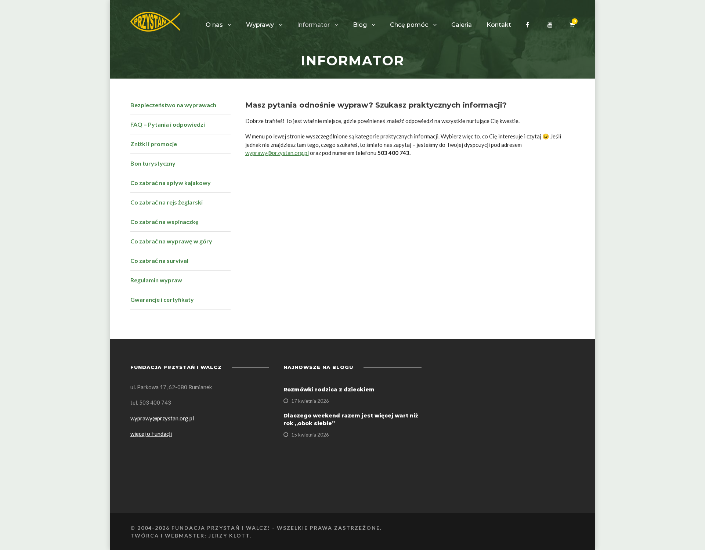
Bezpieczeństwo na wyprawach (173, 104)
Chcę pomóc (409, 24)
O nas (214, 24)
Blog (360, 24)
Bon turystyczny (153, 163)
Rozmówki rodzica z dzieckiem (329, 389)
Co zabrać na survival (159, 260)
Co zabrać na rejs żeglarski (166, 202)
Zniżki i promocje (153, 143)
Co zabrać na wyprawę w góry (171, 241)
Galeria (461, 24)
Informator (313, 24)
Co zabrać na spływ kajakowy (170, 182)
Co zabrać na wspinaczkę (164, 221)
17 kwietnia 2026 (310, 401)
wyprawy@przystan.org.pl (277, 152)
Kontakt (499, 24)
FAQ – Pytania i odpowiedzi (167, 124)
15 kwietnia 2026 (310, 435)
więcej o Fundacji (151, 433)
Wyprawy (260, 24)
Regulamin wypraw (156, 279)
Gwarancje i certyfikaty (162, 299)
